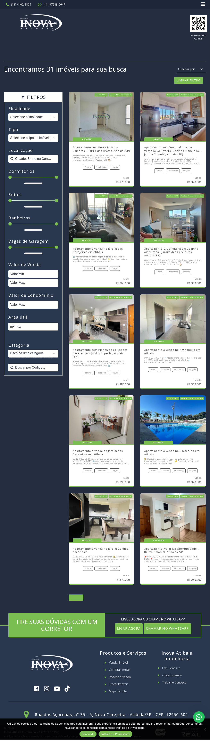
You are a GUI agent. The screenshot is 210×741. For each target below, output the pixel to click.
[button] (18, 5)
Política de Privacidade (115, 734)
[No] (205, 729)
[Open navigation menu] (203, 4)
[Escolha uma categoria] (33, 353)
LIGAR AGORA (129, 628)
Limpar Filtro (188, 80)
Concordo (88, 734)
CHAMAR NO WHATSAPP (167, 628)
